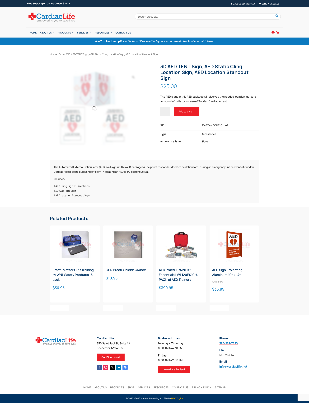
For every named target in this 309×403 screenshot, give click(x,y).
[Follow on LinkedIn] (118, 367)
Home (33, 32)
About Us (46, 32)
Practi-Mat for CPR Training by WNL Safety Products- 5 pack (73, 275)
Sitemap (220, 387)
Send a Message (270, 4)
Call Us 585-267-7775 (244, 4)
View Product (74, 260)
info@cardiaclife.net (233, 366)
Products (64, 32)
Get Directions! (111, 357)
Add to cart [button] (59, 308)
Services (83, 32)
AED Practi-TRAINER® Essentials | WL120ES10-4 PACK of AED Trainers (178, 275)
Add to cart (185, 111)
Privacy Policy (201, 387)
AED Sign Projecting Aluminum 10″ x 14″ (227, 272)
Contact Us (123, 32)
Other (62, 54)
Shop (131, 387)
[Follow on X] (112, 367)
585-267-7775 (228, 343)
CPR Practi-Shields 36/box (126, 270)
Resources (102, 32)
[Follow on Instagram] (105, 367)
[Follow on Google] (125, 367)
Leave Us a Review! (174, 369)
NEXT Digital (177, 398)
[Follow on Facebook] (99, 367)
